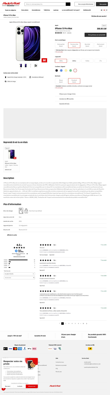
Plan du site (59, 371)
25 (83, 323)
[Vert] (70, 70)
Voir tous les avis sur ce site (19, 256)
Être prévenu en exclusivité (96, 35)
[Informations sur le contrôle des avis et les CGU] (27, 253)
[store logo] (11, 4)
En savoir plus (59, 52)
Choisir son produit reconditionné (38, 365)
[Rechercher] (68, 4)
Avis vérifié (104, 244)
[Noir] (56, 70)
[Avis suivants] (86, 323)
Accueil (4, 22)
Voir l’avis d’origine (44, 254)
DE (101, 10)
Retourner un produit (61, 365)
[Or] (66, 70)
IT (106, 10)
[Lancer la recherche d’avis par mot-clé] (34, 278)
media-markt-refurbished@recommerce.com (92, 363)
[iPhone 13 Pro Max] (11, 154)
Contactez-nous (60, 362)
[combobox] (45, 4)
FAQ (57, 368)
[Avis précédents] (59, 323)
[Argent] (75, 70)
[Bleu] (61, 70)
